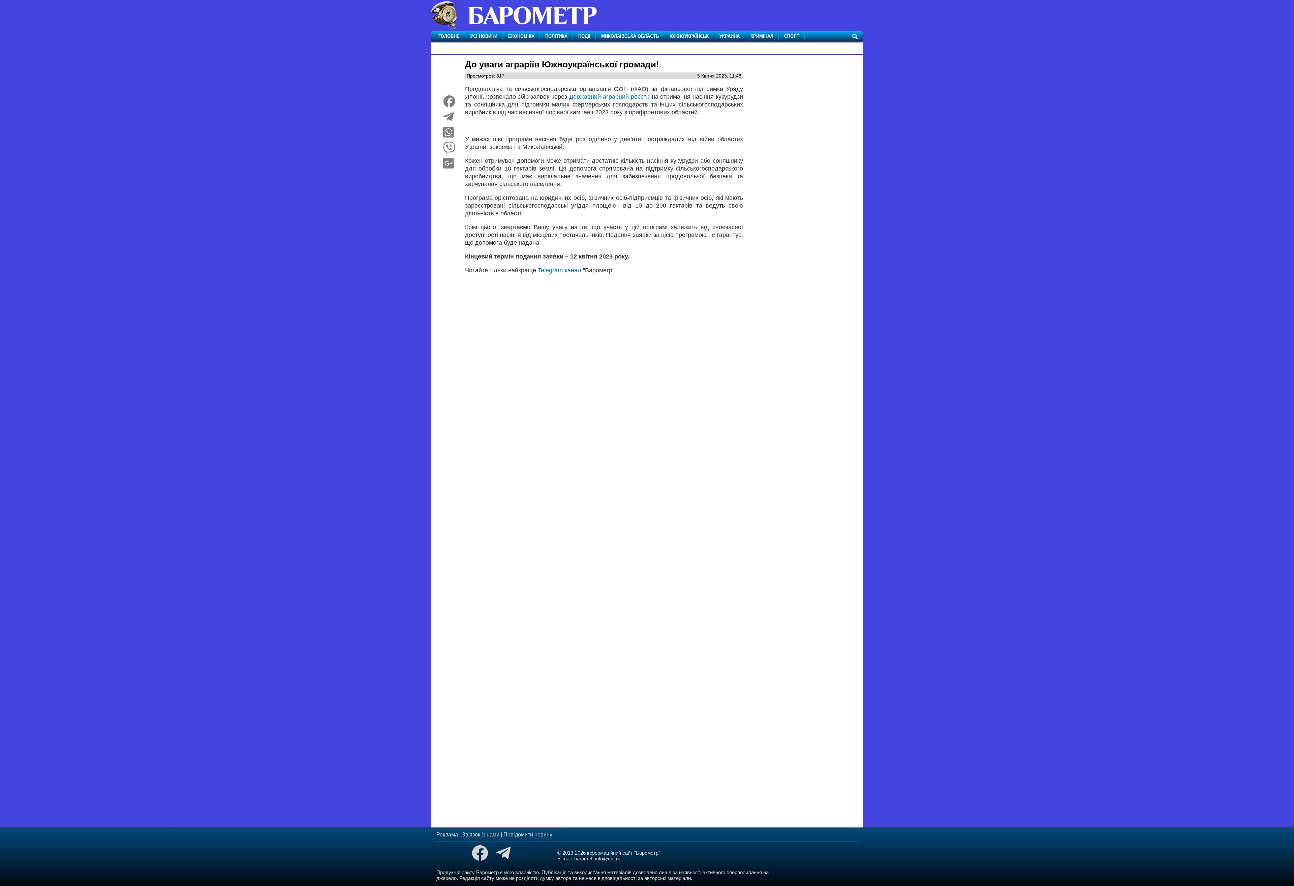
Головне (449, 36)
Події (584, 36)
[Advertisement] (604, 363)
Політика (556, 36)
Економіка (521, 36)
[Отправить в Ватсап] (448, 134)
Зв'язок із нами (480, 834)
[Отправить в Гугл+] (448, 165)
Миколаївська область (630, 36)
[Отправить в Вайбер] (449, 150)
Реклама (447, 834)
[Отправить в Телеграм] (448, 119)
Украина (729, 36)
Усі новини (483, 36)
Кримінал (761, 36)
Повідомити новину (527, 834)
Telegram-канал (559, 270)
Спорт (791, 36)
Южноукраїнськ (689, 36)
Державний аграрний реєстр (609, 96)
